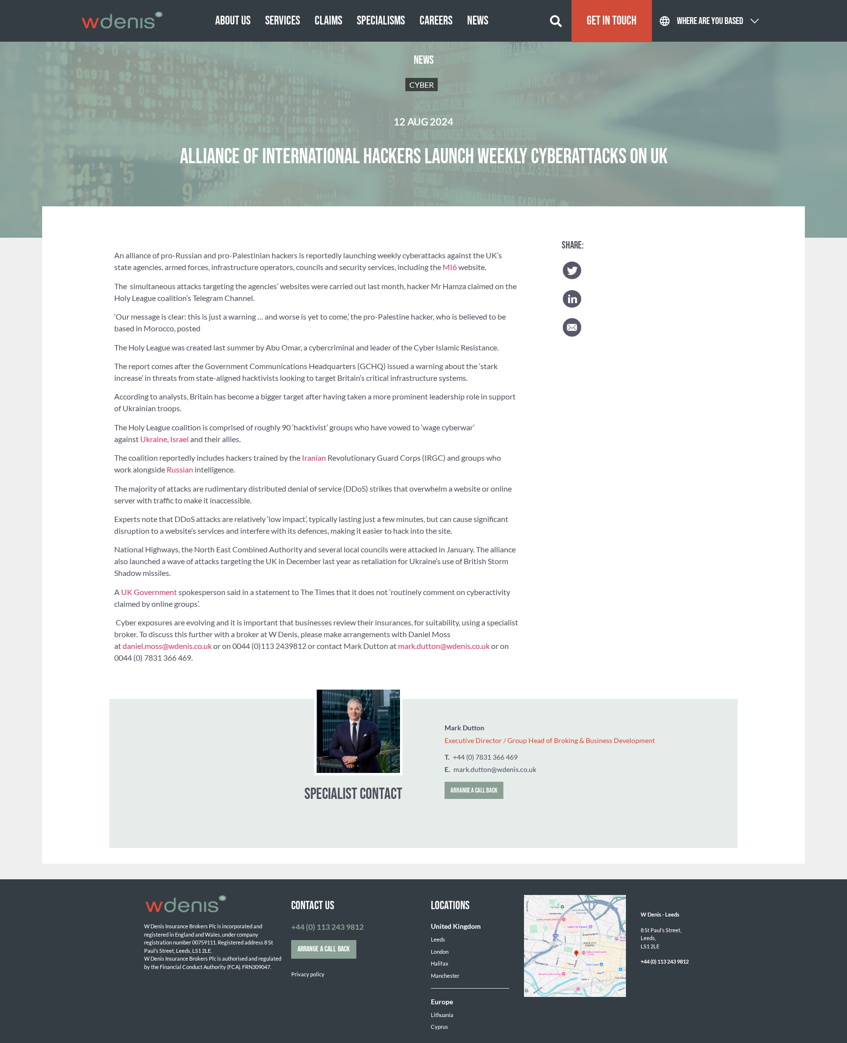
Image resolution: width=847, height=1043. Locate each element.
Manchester (445, 975)
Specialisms (381, 20)
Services (282, 20)
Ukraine (153, 439)
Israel (179, 439)
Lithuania (442, 1015)
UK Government (149, 591)
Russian (180, 469)
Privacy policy (307, 974)
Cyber (421, 84)
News (477, 20)
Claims (328, 20)
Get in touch (612, 20)
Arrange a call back (474, 790)
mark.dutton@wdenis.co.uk (444, 645)
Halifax (439, 963)
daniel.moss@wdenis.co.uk (167, 645)
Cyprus (439, 1026)
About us (232, 20)
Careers (436, 20)
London (439, 951)
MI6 (450, 267)
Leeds (438, 939)
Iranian (314, 457)
